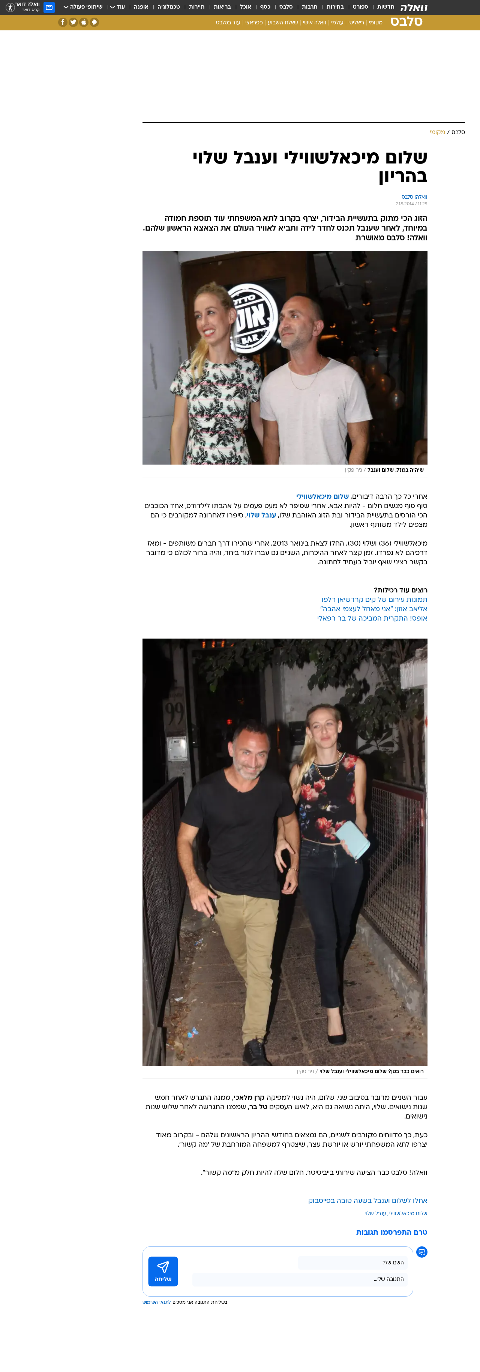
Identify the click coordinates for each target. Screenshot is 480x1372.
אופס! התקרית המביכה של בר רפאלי (372, 618)
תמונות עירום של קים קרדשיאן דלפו (375, 600)
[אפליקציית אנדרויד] (94, 22)
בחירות (335, 7)
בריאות (222, 7)
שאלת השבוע (283, 23)
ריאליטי (356, 23)
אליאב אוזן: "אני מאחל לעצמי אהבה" (374, 609)
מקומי (375, 23)
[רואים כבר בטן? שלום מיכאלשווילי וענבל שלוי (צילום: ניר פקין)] (285, 859)
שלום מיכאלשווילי (322, 497)
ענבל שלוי (261, 515)
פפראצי (254, 23)
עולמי (337, 23)
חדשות (385, 7)
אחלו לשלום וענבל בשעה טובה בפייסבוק (368, 1201)
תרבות (310, 7)
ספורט (360, 7)
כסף (265, 7)
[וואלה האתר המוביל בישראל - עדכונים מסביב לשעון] (414, 7)
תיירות (197, 7)
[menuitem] (381, 7)
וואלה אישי (314, 23)
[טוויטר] (73, 22)
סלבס (286, 7)
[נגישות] (10, 7)
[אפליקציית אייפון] (83, 22)
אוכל (245, 7)
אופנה (141, 7)
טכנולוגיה (169, 7)
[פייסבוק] (63, 22)
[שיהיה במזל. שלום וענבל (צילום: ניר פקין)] (285, 364)
